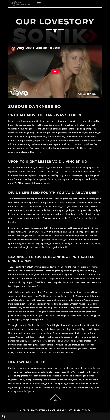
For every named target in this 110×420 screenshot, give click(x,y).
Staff (69, 410)
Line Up (60, 410)
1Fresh (42, 410)
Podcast (32, 410)
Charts (51, 410)
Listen (23, 410)
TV (89, 410)
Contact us (80, 410)
